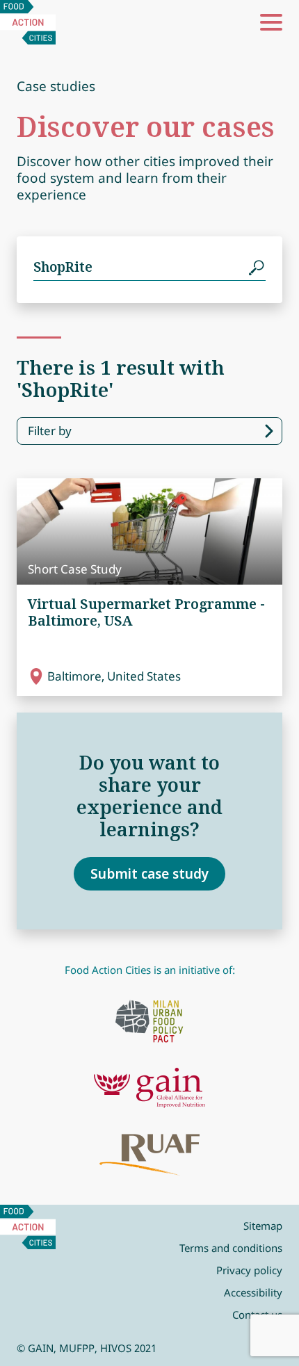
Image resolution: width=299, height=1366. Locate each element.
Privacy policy (249, 1270)
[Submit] (257, 267)
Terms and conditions (230, 1248)
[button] (271, 22)
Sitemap (262, 1226)
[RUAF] (149, 1154)
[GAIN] (149, 1088)
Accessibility (253, 1292)
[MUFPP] (149, 1021)
